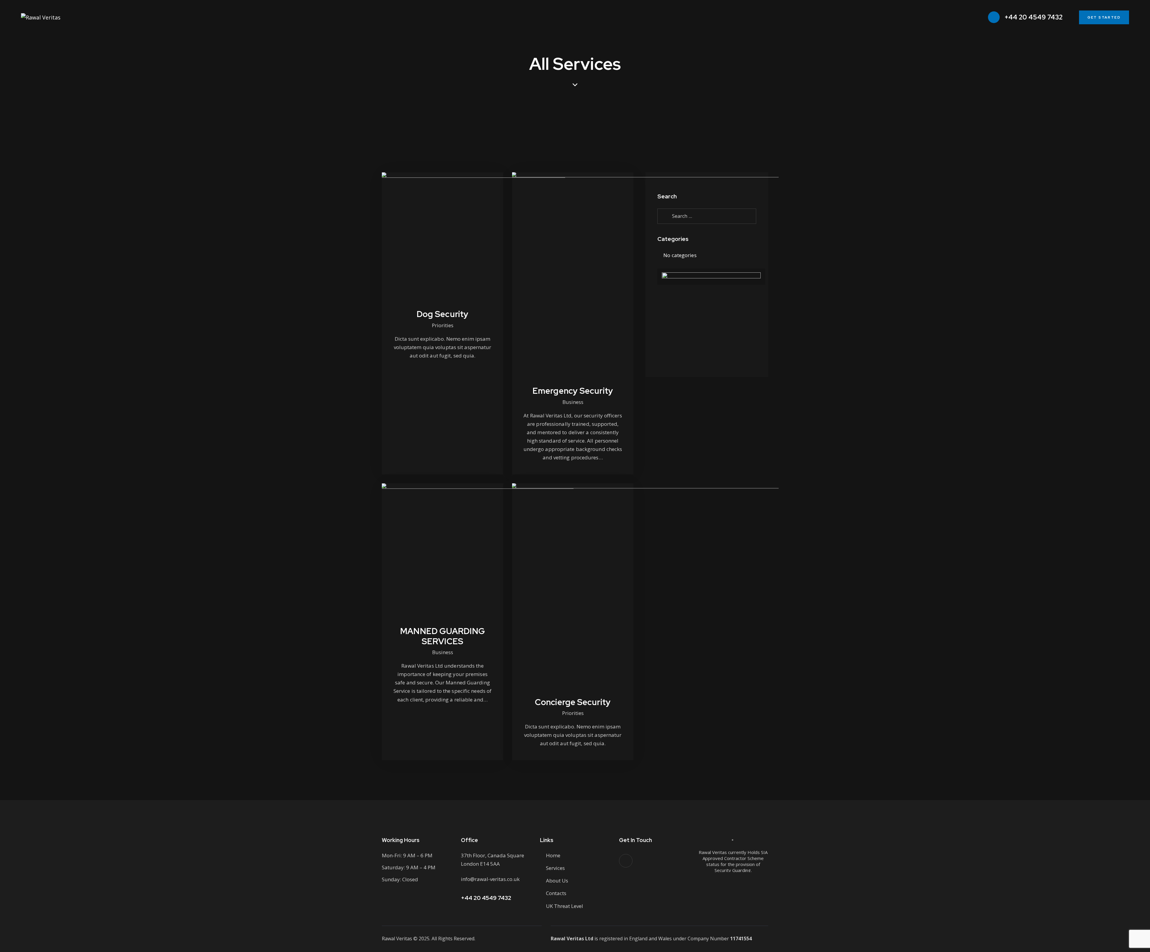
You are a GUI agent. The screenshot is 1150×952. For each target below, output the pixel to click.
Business (572, 402)
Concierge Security (573, 702)
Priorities (442, 325)
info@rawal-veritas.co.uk (490, 879)
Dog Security (442, 314)
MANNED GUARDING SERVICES (442, 636)
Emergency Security (572, 391)
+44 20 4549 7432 (486, 898)
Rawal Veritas (397, 938)
